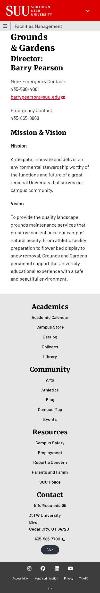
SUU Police (50, 482)
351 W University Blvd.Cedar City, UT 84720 (49, 522)
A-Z (50, 588)
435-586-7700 (47, 538)
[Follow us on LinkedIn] (57, 568)
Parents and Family (50, 472)
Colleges (50, 346)
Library (50, 356)
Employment (50, 452)
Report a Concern (50, 462)
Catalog (50, 336)
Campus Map (50, 409)
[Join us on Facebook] (43, 568)
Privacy (68, 578)
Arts (50, 380)
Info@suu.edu (47, 505)
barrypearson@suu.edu (35, 97)
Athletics (50, 389)
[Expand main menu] (87, 10)
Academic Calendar (50, 317)
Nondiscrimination (46, 578)
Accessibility (20, 578)
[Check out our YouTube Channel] (71, 568)
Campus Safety (50, 442)
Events (50, 419)
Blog (50, 399)
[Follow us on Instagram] (29, 568)
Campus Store (50, 327)
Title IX (83, 578)
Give (50, 550)
